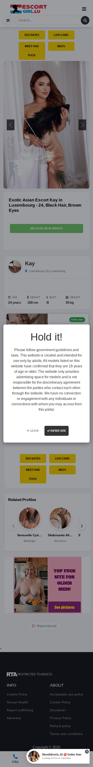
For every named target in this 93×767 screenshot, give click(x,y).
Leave (34, 430)
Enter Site (58, 430)
